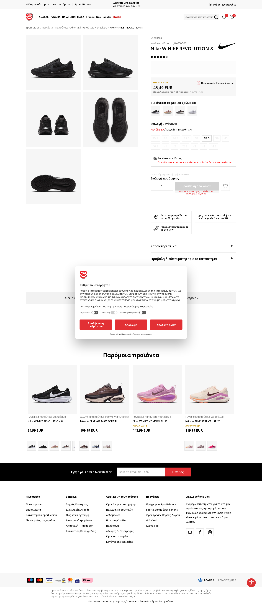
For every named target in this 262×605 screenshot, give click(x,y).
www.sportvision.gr (105, 601)
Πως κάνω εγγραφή (77, 515)
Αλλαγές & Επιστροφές (120, 531)
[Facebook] (200, 532)
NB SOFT (133, 601)
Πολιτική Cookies (116, 520)
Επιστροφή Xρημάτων (79, 520)
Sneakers (102, 27)
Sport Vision (33, 27)
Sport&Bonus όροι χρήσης (162, 509)
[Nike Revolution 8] (65, 445)
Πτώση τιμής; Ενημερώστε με (217, 83)
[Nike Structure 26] (212, 445)
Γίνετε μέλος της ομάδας (40, 520)
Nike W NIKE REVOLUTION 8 (45, 421)
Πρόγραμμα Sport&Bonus (161, 504)
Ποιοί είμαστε (34, 504)
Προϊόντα (47, 27)
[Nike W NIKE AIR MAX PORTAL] (104, 389)
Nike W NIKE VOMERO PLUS (150, 421)
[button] (49, 17)
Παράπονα (112, 525)
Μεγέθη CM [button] (185, 129)
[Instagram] (210, 532)
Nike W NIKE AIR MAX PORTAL (99, 421)
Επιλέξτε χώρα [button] (227, 579)
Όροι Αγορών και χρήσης (121, 504)
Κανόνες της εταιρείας (119, 541)
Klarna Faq (152, 525)
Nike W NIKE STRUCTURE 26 (202, 421)
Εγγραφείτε (229, 4)
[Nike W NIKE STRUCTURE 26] (209, 389)
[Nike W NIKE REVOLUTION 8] (52, 389)
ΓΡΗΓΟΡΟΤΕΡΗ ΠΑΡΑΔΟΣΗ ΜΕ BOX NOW (131, 3)
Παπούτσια (61, 27)
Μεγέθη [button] (171, 129)
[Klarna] (87, 580)
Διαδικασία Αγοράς (77, 509)
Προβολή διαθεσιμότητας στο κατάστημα (184, 259)
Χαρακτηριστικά (164, 246)
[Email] (190, 532)
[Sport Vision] (29, 17)
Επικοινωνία (33, 509)
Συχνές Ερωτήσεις (77, 504)
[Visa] (77, 580)
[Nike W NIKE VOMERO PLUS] (157, 389)
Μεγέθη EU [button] (157, 129)
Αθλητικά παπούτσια (82, 27)
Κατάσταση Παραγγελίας (81, 531)
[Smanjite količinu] (154, 186)
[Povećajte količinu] (170, 186)
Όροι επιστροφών (117, 536)
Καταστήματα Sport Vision (41, 515)
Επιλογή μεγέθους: (164, 123)
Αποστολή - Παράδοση (79, 525)
